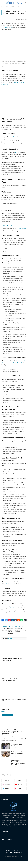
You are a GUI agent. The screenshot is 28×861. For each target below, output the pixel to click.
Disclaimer (9, 852)
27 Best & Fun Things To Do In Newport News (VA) (9, 679)
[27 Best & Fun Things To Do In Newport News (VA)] (14, 670)
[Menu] (2, 2)
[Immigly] (14, 2)
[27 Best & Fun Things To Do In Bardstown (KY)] (14, 690)
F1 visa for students (8, 226)
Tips (22, 19)
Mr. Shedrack (6, 18)
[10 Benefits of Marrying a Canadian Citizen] (5, 746)
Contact (19, 850)
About (13, 850)
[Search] (26, 2)
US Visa (25, 19)
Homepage (7, 850)
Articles (18, 19)
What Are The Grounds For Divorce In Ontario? (20, 630)
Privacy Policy (18, 852)
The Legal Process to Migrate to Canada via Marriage (17, 753)
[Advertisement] (14, 46)
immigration (9, 584)
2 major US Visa (8, 27)
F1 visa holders (22, 228)
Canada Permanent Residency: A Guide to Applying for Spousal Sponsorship (12, 732)
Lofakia (20, 856)
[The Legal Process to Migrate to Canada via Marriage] (5, 754)
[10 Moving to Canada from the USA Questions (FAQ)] (14, 649)
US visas (15, 137)
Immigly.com (13, 608)
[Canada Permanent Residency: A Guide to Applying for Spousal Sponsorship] (14, 721)
